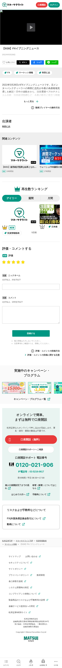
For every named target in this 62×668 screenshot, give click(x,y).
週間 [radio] (31, 198)
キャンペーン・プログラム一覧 (30, 399)
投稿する (31, 333)
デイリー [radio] (11, 198)
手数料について (39, 494)
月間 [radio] (50, 198)
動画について (14, 524)
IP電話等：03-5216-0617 (31, 471)
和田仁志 (46, 72)
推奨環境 (41, 575)
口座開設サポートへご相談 (31, 449)
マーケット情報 (26, 72)
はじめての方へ (18, 494)
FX (8, 72)
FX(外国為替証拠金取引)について (24, 518)
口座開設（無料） (31, 439)
